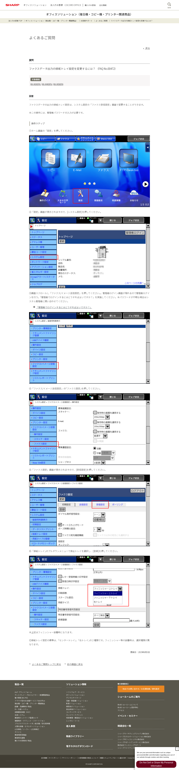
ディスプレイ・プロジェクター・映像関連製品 (32, 695)
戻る (147, 48)
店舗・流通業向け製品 (23, 706)
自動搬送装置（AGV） (23, 712)
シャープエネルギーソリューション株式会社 (134, 736)
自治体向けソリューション (76, 709)
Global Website (133, 758)
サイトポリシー (54, 758)
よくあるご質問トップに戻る (46, 664)
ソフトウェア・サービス (75, 692)
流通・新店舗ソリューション (77, 700)
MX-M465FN (47, 84)
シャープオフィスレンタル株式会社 (131, 739)
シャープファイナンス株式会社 (129, 748)
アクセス (121, 710)
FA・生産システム (21, 709)
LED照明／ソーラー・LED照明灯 (27, 729)
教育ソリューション (73, 703)
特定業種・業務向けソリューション (79, 718)
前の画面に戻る (75, 664)
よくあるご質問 (101, 20)
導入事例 (70, 726)
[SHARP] (12, 5)
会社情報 (44, 758)
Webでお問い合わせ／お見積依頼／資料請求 (141, 689)
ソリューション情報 (76, 684)
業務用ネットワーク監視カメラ (26, 718)
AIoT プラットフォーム (23, 692)
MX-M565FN (58, 84)
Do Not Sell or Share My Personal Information (156, 764)
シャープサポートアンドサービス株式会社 (133, 742)
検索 (169, 7)
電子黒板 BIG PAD (21, 697)
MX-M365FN (35, 84)
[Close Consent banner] (177, 749)
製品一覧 (19, 684)
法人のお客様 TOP (15, 20)
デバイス (18, 732)
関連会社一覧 (124, 725)
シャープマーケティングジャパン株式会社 (133, 733)
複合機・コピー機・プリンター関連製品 (30, 703)
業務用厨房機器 (20, 735)
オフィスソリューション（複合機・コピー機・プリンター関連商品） (89, 14)
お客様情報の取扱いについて (88, 758)
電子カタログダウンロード (79, 746)
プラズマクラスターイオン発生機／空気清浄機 (32, 723)
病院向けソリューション (75, 706)
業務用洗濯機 (20, 738)
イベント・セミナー (128, 715)
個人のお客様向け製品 (23, 740)
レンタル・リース (72, 720)
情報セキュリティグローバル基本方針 (113, 758)
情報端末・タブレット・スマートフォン (30, 720)
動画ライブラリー (75, 736)
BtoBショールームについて (128, 704)
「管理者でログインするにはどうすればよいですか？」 (64, 307)
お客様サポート (86, 20)
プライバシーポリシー (69, 758)
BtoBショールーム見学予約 (128, 707)
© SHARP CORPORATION (94, 764)
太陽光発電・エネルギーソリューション (30, 726)
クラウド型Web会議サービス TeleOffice (30, 700)
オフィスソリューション (75, 695)
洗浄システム (20, 715)
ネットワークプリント (74, 715)
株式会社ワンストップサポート (129, 745)
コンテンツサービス (73, 712)
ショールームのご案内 (129, 696)
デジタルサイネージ (73, 697)
